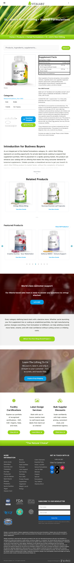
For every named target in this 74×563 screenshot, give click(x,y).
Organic (37, 474)
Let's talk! (37, 302)
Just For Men (39, 469)
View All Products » (62, 227)
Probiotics (7, 483)
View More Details (21, 209)
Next (72, 246)
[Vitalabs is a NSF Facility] (8, 502)
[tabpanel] (20, 246)
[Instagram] (62, 468)
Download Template (29, 119)
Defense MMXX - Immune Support (53, 254)
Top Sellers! (38, 481)
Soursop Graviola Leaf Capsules (53, 206)
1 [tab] (27, 264)
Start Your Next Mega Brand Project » (38, 339)
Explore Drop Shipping (35, 378)
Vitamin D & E (8, 491)
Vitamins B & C (39, 484)
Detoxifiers (7, 464)
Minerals (37, 472)
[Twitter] (5, 90)
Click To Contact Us (57, 463)
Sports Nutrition (9, 486)
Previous (2, 246)
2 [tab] (30, 264)
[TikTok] (57, 472)
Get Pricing (29, 125)
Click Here (59, 432)
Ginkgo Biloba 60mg (20, 206)
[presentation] (36, 217)
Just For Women (9, 476)
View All (13, 432)
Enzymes (22, 462)
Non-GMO (20, 98)
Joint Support (23, 469)
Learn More (36, 432)
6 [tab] (41, 264)
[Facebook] (4, 90)
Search (66, 48)
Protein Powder (24, 479)
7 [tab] (44, 264)
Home (12, 37)
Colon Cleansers (40, 459)
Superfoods (22, 481)
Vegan (6, 488)
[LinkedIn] (52, 472)
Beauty (21, 459)
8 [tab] (47, 264)
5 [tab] (38, 264)
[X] (57, 468)
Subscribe (54, 518)
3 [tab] (33, 264)
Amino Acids (7, 462)
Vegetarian (22, 484)
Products (20, 37)
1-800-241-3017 (59, 459)
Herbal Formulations (35, 37)
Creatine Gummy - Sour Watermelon (20, 254)
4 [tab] (36, 264)
